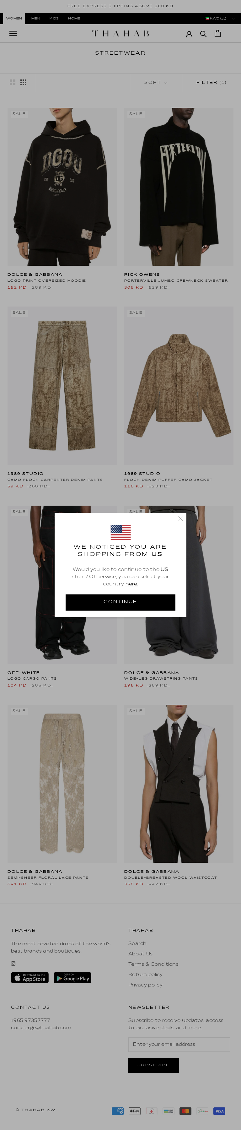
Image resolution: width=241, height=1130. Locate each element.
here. (132, 584)
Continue (120, 602)
